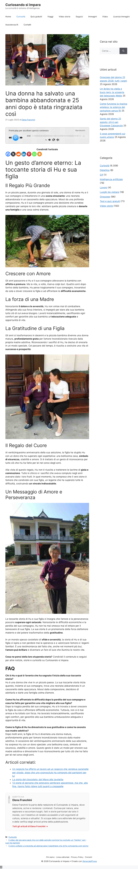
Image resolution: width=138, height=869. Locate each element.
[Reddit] (18, 154)
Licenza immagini (121, 16)
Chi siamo (50, 857)
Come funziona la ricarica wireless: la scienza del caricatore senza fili (113, 107)
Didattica (105, 170)
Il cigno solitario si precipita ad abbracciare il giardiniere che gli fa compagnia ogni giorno (48, 846)
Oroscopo (105, 196)
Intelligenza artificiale (111, 179)
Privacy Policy (77, 857)
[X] (13, 154)
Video (105, 16)
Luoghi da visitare (109, 192)
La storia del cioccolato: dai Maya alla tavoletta (37, 779)
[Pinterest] (29, 154)
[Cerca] (123, 51)
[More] (39, 154)
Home (8, 16)
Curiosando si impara (23, 5)
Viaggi (50, 16)
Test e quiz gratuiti (110, 201)
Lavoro (103, 187)
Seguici (79, 16)
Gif (101, 174)
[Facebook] (8, 154)
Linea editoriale (62, 857)
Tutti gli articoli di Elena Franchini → (30, 826)
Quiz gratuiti (36, 16)
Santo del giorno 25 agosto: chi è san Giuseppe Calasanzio (111, 122)
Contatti (27, 24)
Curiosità (20, 16)
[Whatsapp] (34, 154)
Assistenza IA (11, 24)
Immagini (92, 16)
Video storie (64, 16)
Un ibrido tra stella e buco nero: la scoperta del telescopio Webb (112, 92)
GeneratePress (89, 861)
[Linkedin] (23, 154)
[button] (1, 867)
